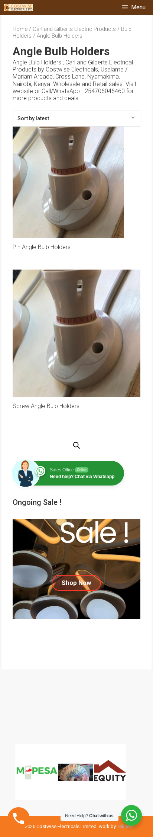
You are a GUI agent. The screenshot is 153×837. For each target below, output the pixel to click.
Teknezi (125, 826)
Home (20, 29)
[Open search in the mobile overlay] (76, 446)
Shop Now (76, 582)
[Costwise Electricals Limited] (18, 7)
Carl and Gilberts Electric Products (74, 29)
